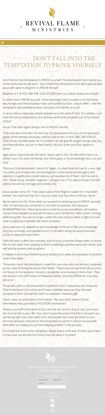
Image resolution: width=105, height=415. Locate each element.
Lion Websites (57, 370)
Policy (52, 393)
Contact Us (52, 396)
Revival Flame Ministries (63, 367)
